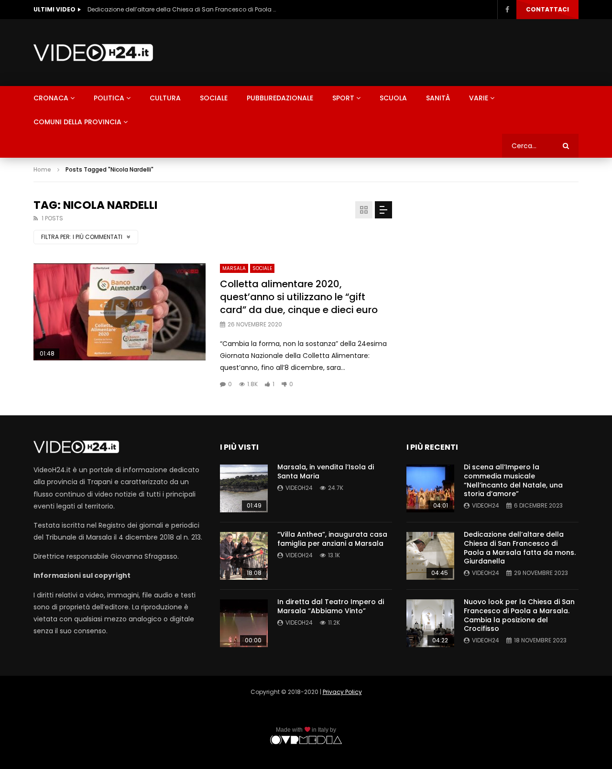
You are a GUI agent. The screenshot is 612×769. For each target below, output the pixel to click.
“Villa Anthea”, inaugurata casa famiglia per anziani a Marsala (332, 539)
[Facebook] (506, 9)
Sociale (214, 98)
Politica (109, 98)
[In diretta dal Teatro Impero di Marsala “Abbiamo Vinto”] (244, 623)
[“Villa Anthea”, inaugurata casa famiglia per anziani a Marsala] (244, 556)
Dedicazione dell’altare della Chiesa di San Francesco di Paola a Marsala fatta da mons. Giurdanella (183, 9)
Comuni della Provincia (77, 122)
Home (42, 169)
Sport (343, 98)
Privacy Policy (342, 692)
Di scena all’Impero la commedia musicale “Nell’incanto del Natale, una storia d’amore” (513, 480)
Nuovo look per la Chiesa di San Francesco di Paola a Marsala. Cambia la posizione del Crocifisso (519, 615)
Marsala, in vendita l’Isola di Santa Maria (325, 471)
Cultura (165, 98)
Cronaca (50, 98)
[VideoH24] (93, 52)
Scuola (393, 98)
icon (119, 312)
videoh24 (299, 488)
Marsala (234, 268)
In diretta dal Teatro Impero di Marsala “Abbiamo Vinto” (330, 606)
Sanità (438, 98)
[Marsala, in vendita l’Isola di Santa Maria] (244, 488)
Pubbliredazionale (280, 98)
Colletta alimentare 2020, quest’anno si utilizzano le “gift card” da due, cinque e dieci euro (299, 296)
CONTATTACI (547, 9)
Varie (478, 98)
